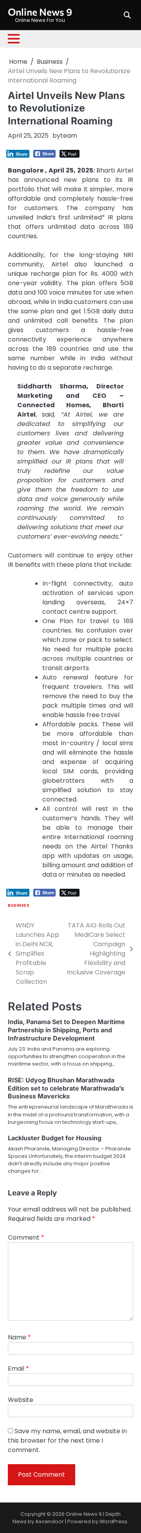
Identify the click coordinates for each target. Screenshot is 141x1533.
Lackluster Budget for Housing (54, 1138)
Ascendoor (49, 1521)
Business (18, 905)
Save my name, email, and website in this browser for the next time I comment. (67, 1440)
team (68, 135)
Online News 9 (40, 12)
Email (18, 1368)
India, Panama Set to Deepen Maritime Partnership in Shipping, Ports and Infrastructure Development (66, 1030)
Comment (26, 1237)
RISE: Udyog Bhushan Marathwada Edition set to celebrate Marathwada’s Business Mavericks (66, 1088)
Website (20, 1399)
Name (19, 1337)
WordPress (113, 1521)
